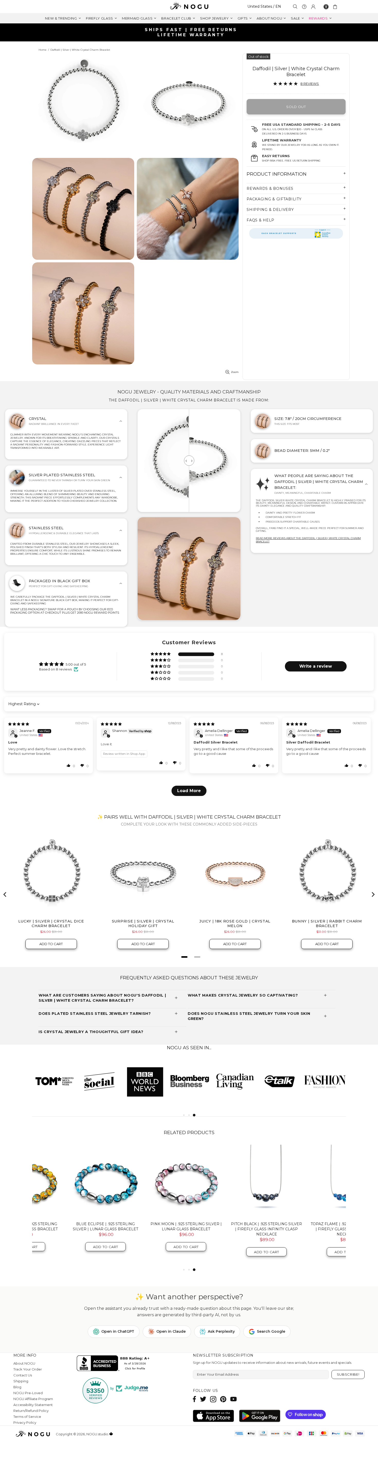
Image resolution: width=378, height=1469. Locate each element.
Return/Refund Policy (31, 1411)
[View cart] (335, 6)
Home (43, 49)
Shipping (20, 1381)
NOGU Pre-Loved (28, 1393)
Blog (17, 1387)
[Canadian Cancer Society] (296, 233)
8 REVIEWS (309, 84)
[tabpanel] (234, 1081)
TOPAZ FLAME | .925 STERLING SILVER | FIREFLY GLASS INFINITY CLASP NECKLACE (310, 1229)
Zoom (235, 372)
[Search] (295, 6)
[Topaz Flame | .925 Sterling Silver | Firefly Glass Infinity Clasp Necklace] (310, 1181)
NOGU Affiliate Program (33, 1399)
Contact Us (22, 1375)
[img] (18, 724)
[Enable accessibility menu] (326, 6)
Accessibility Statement (33, 1405)
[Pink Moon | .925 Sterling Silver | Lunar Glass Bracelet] (149, 1181)
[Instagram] (213, 1399)
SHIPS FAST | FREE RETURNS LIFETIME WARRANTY (191, 32)
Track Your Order (27, 1369)
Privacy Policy (24, 1422)
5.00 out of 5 (76, 664)
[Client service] (304, 6)
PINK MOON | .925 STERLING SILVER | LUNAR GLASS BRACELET (149, 1226)
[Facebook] (194, 1399)
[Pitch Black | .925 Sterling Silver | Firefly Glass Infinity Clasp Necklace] (229, 1181)
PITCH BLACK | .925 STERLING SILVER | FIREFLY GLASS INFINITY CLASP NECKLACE (229, 1229)
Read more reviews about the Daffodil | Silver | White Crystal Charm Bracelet (308, 539)
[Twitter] (203, 1399)
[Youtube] (233, 1399)
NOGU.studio (189, 7)
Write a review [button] (315, 666)
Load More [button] (189, 790)
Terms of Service (27, 1416)
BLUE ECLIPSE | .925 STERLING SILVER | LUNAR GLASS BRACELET (68, 1226)
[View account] (313, 6)
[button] (161, 654)
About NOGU (24, 1363)
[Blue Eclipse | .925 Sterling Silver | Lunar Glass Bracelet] (68, 1181)
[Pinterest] (223, 1399)
